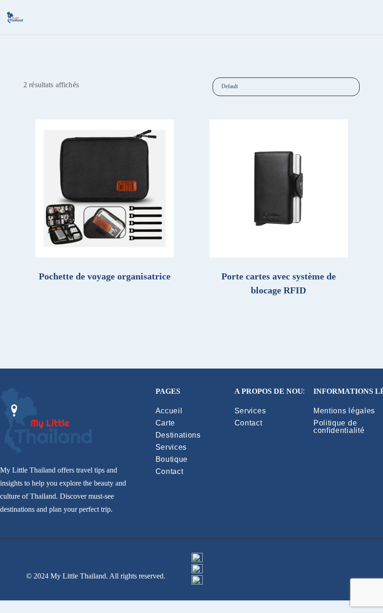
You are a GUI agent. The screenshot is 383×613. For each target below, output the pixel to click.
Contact (170, 471)
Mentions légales (344, 411)
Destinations (178, 435)
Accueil (169, 411)
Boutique (172, 459)
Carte (166, 423)
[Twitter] (287, 569)
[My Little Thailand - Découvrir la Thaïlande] (15, 17)
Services (171, 447)
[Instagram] (287, 580)
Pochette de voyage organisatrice (104, 276)
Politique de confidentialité (339, 426)
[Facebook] (287, 558)
